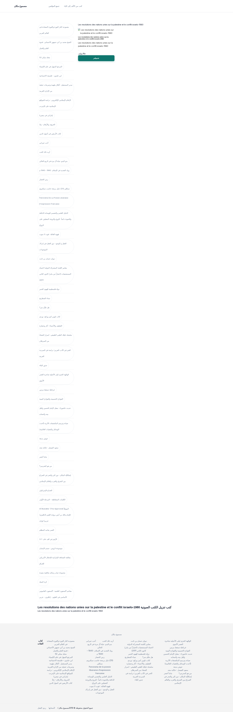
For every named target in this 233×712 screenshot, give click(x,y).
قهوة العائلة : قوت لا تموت (49, 234)
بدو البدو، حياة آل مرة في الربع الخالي (53, 161)
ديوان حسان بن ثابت (47, 259)
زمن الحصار (43, 179)
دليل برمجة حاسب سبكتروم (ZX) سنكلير (54, 189)
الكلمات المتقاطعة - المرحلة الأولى (52, 499)
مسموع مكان (116, 634)
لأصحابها (52, 708)
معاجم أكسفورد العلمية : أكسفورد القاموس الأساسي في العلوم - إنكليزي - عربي (55, 594)
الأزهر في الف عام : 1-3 (48, 539)
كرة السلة (43, 582)
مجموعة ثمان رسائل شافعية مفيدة (52, 573)
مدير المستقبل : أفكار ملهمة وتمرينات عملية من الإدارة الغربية (55, 88)
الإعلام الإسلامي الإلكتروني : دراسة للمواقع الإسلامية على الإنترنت (55, 103)
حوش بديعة (43, 438)
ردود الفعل (42, 708)
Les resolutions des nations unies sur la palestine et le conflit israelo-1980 (93, 38)
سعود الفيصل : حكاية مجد (48, 448)
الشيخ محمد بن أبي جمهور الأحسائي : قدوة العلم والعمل (55, 45)
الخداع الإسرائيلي (45, 490)
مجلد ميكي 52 (44, 57)
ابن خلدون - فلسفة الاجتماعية (50, 76)
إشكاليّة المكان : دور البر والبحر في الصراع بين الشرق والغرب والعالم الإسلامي (55, 478)
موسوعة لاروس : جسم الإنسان (50, 548)
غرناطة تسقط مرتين (47, 390)
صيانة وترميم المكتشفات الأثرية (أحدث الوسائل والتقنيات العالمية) (53, 426)
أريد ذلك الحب (44, 152)
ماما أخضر (43, 457)
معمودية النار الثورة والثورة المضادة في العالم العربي (54, 30)
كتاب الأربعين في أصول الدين (50, 134)
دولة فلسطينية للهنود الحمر (49, 289)
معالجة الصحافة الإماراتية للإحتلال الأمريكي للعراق (55, 560)
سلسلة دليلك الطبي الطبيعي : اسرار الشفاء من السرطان (55, 338)
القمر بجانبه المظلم (46, 530)
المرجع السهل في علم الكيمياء (50, 66)
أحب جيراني (43, 143)
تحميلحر (96, 58)
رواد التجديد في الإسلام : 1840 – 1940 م (54, 170)
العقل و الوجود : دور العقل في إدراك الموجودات (52, 246)
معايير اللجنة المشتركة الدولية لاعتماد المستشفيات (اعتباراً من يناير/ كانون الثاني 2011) (55, 274)
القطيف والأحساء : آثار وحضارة (50, 326)
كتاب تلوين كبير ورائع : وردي (49, 317)
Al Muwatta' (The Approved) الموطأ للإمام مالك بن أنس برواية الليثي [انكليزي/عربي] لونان (55, 515)
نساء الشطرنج (44, 298)
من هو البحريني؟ (45, 466)
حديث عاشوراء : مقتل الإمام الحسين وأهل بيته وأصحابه (55, 411)
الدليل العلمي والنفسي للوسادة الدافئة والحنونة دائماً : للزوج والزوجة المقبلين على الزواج (55, 219)
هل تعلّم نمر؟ (44, 307)
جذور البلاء (43, 365)
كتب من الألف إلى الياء (73, 6)
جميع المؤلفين (54, 6)
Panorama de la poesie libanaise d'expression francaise (53, 201)
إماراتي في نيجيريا (46, 115)
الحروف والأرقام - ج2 (47, 124)
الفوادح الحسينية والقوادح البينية (51, 399)
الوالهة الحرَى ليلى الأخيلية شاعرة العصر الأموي (54, 377)
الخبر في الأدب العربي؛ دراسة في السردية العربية (55, 353)
